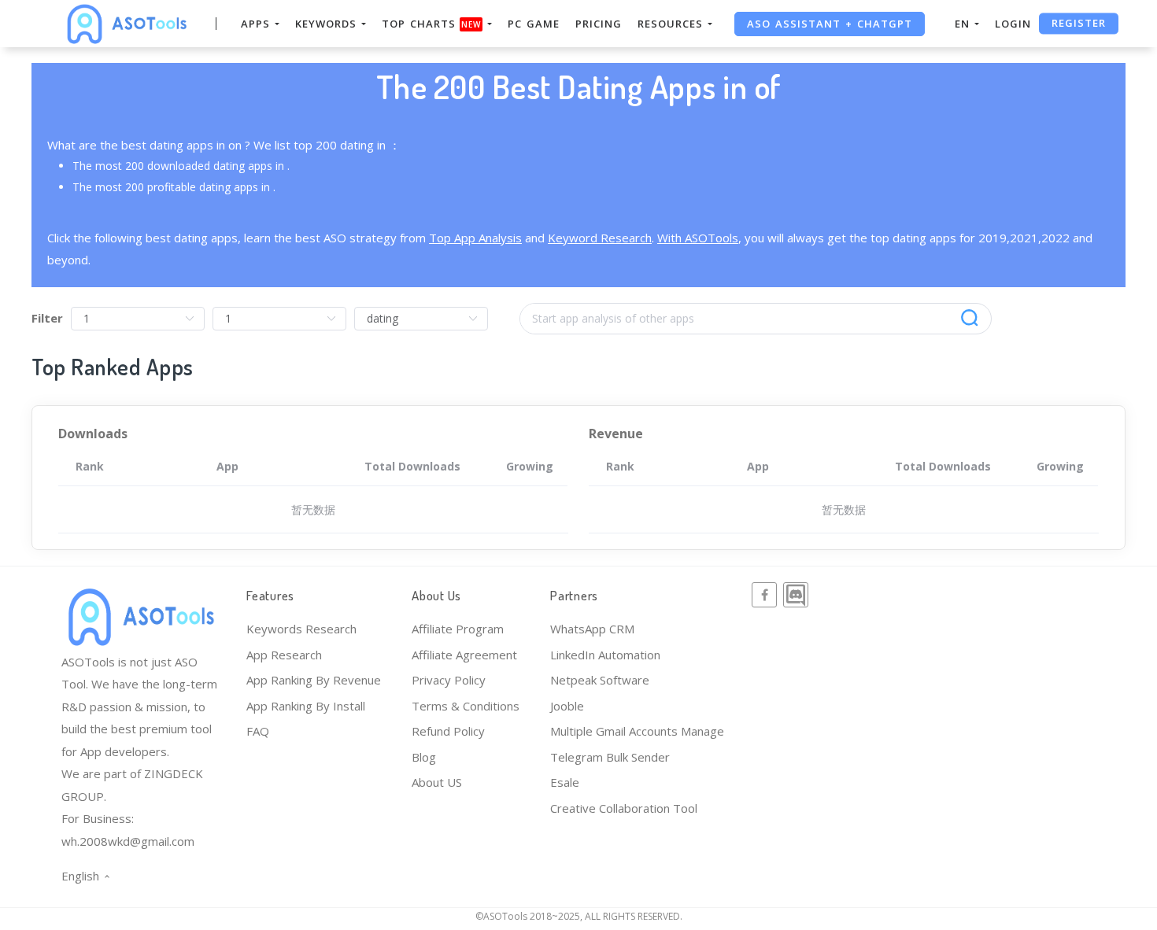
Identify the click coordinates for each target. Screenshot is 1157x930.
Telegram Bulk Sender (610, 757)
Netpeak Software (599, 680)
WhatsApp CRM (592, 629)
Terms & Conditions (465, 706)
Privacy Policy (449, 680)
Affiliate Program (458, 629)
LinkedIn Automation (605, 654)
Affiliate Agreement (464, 654)
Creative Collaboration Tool (623, 808)
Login (1013, 24)
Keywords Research (301, 629)
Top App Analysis (475, 237)
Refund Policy (448, 731)
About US (437, 782)
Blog (424, 757)
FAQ (257, 731)
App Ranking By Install (305, 706)
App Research (284, 654)
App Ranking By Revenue (313, 680)
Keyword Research (600, 237)
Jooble (567, 706)
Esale (564, 782)
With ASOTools (697, 237)
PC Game (534, 24)
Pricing (598, 24)
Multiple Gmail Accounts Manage (637, 731)
